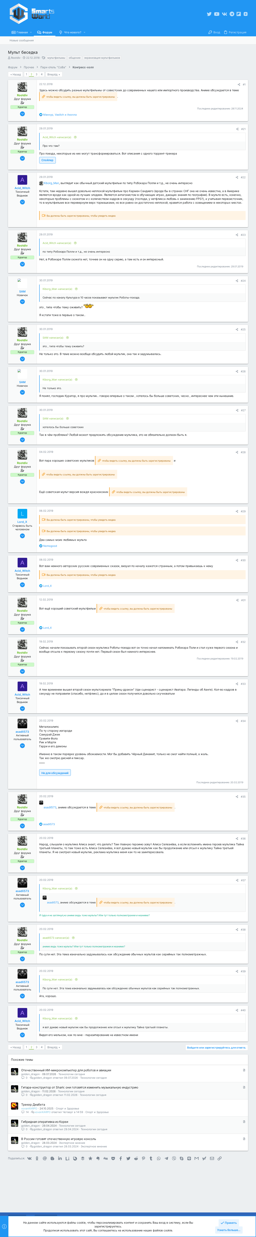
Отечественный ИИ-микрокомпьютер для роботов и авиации (66, 1070)
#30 (243, 560)
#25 (243, 329)
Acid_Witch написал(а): (58, 137)
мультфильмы (56, 57)
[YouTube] (216, 14)
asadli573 (50, 807)
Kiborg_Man (51, 183)
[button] (31, 32)
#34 (243, 721)
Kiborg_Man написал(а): (58, 288)
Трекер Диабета (33, 1104)
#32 (243, 641)
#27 (243, 410)
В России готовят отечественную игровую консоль (58, 1139)
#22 (243, 177)
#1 (244, 84)
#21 (243, 129)
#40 (243, 1010)
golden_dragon (30, 1074)
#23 (243, 234)
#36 (243, 838)
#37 (243, 880)
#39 (243, 971)
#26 (243, 371)
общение (75, 57)
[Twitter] (209, 14)
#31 (243, 600)
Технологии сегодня (71, 1074)
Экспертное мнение (72, 1142)
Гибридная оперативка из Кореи (44, 1122)
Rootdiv (15, 57)
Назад (17, 74)
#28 (243, 452)
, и (60, 114)
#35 (243, 796)
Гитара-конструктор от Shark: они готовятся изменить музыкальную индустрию (79, 1087)
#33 (243, 683)
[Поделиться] (238, 84)
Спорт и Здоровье (67, 1108)
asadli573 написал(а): (57, 937)
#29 (243, 511)
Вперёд (52, 74)
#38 (243, 929)
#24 (243, 280)
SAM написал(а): (54, 337)
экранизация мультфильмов (102, 57)
